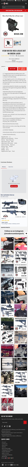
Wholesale (4, 456)
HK (10, 458)
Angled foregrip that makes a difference (11, 436)
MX (13, 458)
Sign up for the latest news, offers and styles (12, 419)
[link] (7, 243)
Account (4, 442)
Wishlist (4, 447)
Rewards (25, 0)
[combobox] (13, 7)
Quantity (3, 66)
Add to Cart (12, 68)
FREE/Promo (11, 0)
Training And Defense (7, 455)
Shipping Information (7, 450)
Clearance (4, 0)
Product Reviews (6, 451)
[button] (14, 61)
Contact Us (4, 443)
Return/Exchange (6, 448)
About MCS (4, 445)
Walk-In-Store (5, 453)
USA (7, 458)
